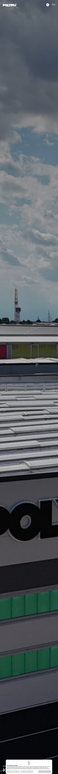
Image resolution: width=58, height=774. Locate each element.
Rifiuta (27, 771)
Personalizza (13, 771)
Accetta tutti (44, 771)
